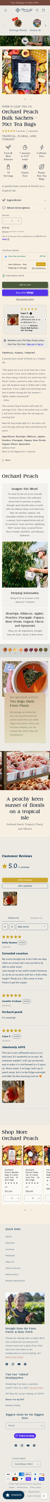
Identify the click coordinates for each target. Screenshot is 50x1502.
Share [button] (7, 460)
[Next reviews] (45, 320)
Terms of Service (13, 1268)
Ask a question (25, 886)
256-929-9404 (36, 1388)
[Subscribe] (41, 1425)
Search (9, 1236)
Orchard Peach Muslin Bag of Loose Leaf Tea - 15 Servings (12, 1175)
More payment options (25, 299)
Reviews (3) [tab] (13, 918)
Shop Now (10, 1243)
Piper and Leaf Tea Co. (23, 1484)
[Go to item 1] (10, 899)
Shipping (5, 231)
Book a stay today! (14, 1357)
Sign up (30, 344)
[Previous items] (4, 25)
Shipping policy (34, 1491)
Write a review (25, 880)
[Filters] (12, 927)
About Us (10, 1262)
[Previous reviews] (4, 320)
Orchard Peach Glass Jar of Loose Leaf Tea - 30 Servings (32, 1175)
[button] (5, 10)
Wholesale (10, 1255)
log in (40, 344)
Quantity (5, 215)
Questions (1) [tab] (36, 918)
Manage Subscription (15, 1281)
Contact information (34, 1496)
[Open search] (5, 927)
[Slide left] (19, 99)
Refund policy (12, 1274)
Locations (10, 1249)
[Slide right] (31, 99)
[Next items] (45, 25)
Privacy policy (35, 1487)
